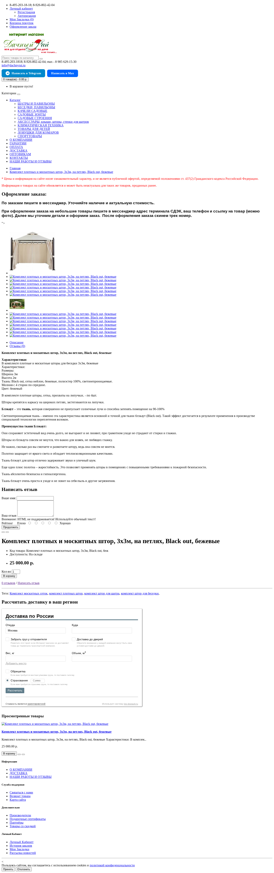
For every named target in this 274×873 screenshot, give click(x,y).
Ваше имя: (9, 498)
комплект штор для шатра (101, 593)
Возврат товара (20, 796)
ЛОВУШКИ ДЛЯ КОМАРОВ (38, 132)
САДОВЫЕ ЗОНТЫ (32, 114)
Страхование (20, 680)
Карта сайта (18, 799)
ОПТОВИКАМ (20, 154)
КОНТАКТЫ (19, 158)
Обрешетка (18, 671)
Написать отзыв (29, 583)
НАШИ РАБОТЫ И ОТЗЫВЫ (31, 161)
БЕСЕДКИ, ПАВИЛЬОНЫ (36, 107)
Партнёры (16, 822)
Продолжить (10, 527)
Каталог (15, 100)
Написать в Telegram (26, 73)
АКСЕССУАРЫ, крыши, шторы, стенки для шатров (53, 121)
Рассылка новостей (23, 853)
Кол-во (6, 571)
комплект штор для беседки (140, 593)
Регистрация (26, 12)
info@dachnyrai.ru (13, 65)
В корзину (9, 575)
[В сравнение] (7, 532)
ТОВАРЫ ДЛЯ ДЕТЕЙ (34, 129)
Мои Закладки (19, 849)
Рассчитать (15, 690)
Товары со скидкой (23, 826)
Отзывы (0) (17, 346)
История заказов (21, 845)
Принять (8, 869)
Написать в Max (62, 73)
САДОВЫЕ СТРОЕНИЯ (35, 118)
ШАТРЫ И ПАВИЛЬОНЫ (36, 103)
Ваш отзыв (9, 515)
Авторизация (27, 15)
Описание (16, 342)
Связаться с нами (21, 792)
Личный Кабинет (21, 842)
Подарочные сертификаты (28, 819)
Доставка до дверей (90, 639)
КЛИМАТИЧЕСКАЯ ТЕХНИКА (41, 125)
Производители (20, 815)
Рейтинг (7, 523)
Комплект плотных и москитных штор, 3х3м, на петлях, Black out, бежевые (57, 731)
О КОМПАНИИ (21, 139)
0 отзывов (8, 583)
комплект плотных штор (66, 593)
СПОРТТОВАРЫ (30, 136)
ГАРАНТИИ (18, 143)
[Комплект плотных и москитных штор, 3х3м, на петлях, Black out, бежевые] (32, 273)
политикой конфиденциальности (112, 865)
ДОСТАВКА (18, 150)
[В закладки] (3, 532)
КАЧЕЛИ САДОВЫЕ (32, 111)
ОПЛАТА (16, 147)
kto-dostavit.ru (131, 704)
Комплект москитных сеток (29, 593)
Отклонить (23, 869)
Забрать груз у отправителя (29, 639)
